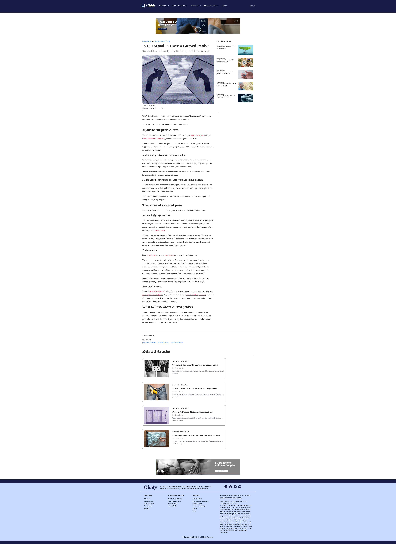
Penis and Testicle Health (162, 41)
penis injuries (152, 255)
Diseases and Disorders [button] (179, 5)
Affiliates (146, 508)
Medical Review (149, 501)
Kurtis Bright (179, 391)
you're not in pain (197, 135)
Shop (194, 511)
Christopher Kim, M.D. (157, 108)
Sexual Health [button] (163, 5)
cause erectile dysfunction (196, 295)
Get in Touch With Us (175, 498)
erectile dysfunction (177, 342)
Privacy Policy (172, 503)
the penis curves (159, 230)
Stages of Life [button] (195, 5)
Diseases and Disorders (200, 501)
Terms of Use (224, 497)
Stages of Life (197, 503)
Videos (195, 508)
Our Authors (148, 506)
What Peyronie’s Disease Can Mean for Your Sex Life (196, 435)
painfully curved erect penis (152, 295)
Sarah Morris (179, 368)
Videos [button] (224, 5)
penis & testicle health (149, 342)
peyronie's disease (163, 342)
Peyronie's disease (157, 291)
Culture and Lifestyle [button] (210, 5)
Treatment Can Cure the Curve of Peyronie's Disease (195, 365)
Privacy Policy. (236, 497)
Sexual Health (146, 41)
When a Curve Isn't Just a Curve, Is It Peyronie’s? (194, 388)
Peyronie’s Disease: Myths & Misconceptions (192, 412)
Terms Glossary (149, 503)
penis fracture (169, 255)
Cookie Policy (172, 506)
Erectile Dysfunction (221, 58)
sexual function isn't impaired (153, 138)
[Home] (151, 6)
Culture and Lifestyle (199, 506)
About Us (147, 498)
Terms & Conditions (174, 501)
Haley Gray (151, 105)
